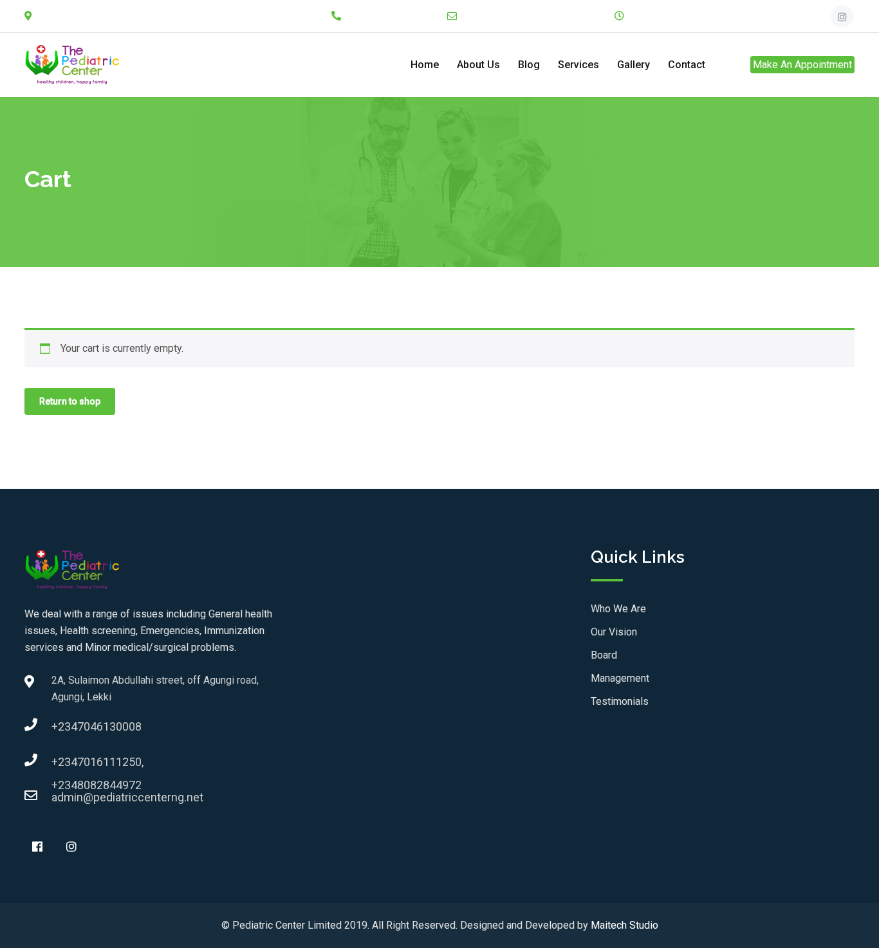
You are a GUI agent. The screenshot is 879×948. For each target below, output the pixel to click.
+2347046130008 (64, 726)
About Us (478, 65)
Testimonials (620, 701)
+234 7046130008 (392, 16)
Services (578, 65)
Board (604, 655)
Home (425, 65)
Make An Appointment (802, 65)
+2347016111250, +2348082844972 (64, 765)
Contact (686, 65)
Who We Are (618, 609)
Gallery (633, 65)
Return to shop (69, 401)
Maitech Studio (624, 925)
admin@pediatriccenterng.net (532, 16)
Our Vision (614, 632)
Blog (529, 65)
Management (620, 678)
